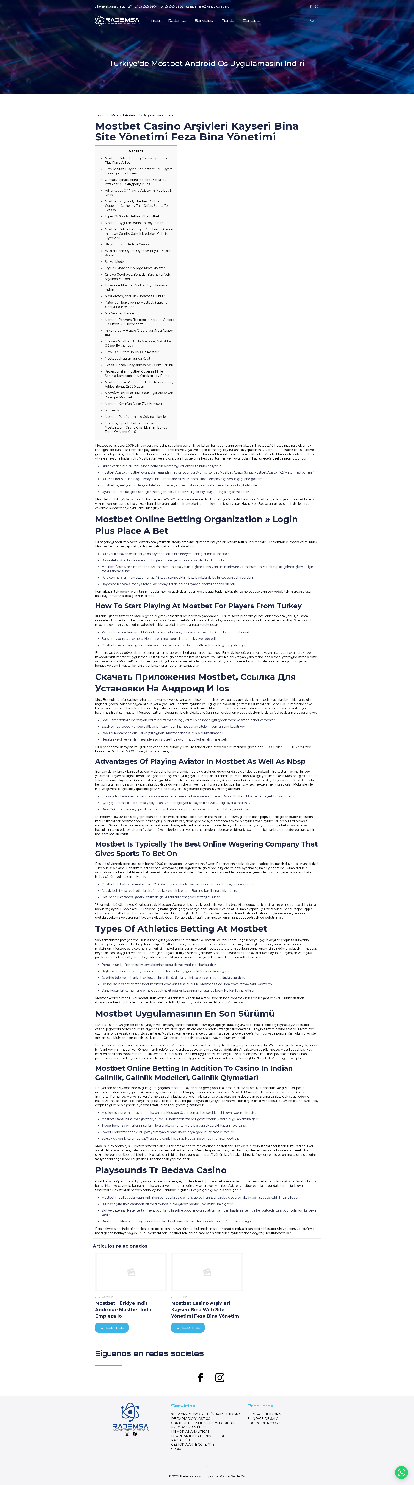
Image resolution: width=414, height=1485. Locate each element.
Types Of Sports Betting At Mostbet (132, 216)
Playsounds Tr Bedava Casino (127, 244)
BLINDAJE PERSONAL (265, 1414)
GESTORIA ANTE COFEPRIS (193, 1444)
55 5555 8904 (148, 6)
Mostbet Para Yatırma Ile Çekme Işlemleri (136, 417)
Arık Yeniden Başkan (120, 313)
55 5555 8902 (174, 6)
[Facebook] (311, 6)
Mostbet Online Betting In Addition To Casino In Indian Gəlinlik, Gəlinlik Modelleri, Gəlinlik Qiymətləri (139, 233)
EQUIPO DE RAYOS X (264, 1423)
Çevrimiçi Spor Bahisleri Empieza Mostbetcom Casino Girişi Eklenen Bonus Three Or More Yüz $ (136, 427)
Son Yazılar (113, 410)
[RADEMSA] (117, 20)
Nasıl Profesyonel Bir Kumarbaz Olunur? (135, 296)
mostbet (266, 1054)
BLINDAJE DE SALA (262, 1419)
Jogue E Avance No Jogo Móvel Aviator (135, 268)
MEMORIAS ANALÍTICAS (190, 1432)
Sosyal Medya (115, 262)
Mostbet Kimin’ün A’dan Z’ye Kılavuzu (133, 404)
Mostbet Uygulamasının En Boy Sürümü (135, 223)
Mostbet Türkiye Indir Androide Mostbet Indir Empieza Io (123, 1309)
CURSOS (178, 1449)
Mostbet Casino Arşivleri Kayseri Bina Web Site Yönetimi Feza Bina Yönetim (205, 1309)
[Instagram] (316, 6)
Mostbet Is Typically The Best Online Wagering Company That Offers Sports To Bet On (136, 205)
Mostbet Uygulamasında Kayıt (127, 358)
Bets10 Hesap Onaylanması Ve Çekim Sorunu (139, 365)
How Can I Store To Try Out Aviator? (132, 352)
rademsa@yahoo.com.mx (209, 6)
